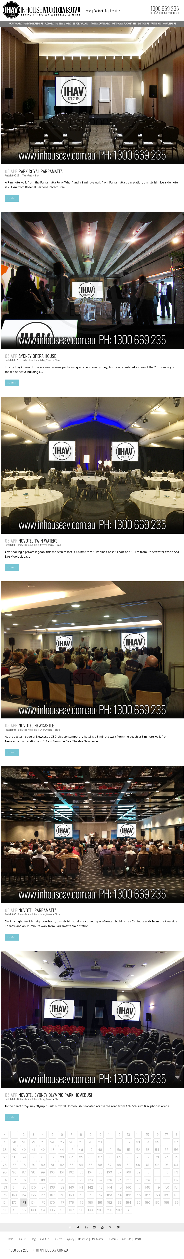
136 (33, 1187)
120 (61, 1180)
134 (14, 1187)
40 (24, 1149)
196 (62, 1210)
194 (42, 1210)
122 (81, 1180)
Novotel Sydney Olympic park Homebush (56, 1095)
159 (71, 1195)
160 (80, 1195)
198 (80, 1210)
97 (24, 1172)
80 (43, 1164)
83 (71, 1164)
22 (33, 1142)
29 (100, 1142)
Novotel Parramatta (38, 910)
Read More (12, 198)
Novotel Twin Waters (38, 541)
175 (42, 1202)
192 (23, 1210)
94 (176, 1164)
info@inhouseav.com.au (164, 12)
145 (119, 1187)
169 (166, 1195)
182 (109, 1202)
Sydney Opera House (37, 356)
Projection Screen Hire (33, 23)
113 (176, 1172)
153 (14, 1195)
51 (128, 1149)
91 (147, 1164)
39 (14, 1149)
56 (176, 1149)
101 (62, 1172)
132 (176, 1180)
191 (14, 1210)
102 (71, 1172)
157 (52, 1195)
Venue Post (27, 175)
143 (99, 1187)
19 (4, 1142)
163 (109, 1195)
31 (119, 1142)
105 (100, 1172)
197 (71, 1210)
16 (157, 1134)
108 (128, 1172)
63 (62, 1157)
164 (119, 1195)
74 (167, 1157)
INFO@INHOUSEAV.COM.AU (50, 1250)
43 (52, 1149)
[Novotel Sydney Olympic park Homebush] (92, 1019)
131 (167, 1180)
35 (157, 1142)
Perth (138, 1239)
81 (52, 1164)
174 (33, 1202)
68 (109, 1157)
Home (87, 10)
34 (148, 1142)
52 (138, 1149)
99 (43, 1172)
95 (5, 1172)
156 (42, 1195)
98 (33, 1172)
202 (119, 1210)
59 (24, 1157)
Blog (33, 1239)
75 (176, 1157)
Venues (49, 360)
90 (138, 1164)
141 (81, 1187)
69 (119, 1157)
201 (109, 1210)
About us (115, 10)
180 (90, 1202)
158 (61, 1195)
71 (138, 1157)
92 (157, 1164)
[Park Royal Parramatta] (92, 95)
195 (52, 1210)
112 (167, 1172)
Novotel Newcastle (36, 725)
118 (43, 1180)
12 (119, 1134)
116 (24, 1180)
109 (138, 1172)
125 (109, 1180)
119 (52, 1180)
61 (42, 1157)
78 (24, 1164)
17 (166, 1134)
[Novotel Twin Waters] (92, 465)
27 (81, 1142)
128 (138, 1180)
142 (90, 1187)
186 (147, 1202)
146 (128, 1187)
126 (118, 1180)
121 (71, 1180)
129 (147, 1180)
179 (81, 1202)
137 (42, 1187)
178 (71, 1202)
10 (99, 1134)
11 (109, 1134)
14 (138, 1134)
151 (176, 1187)
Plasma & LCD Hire (63, 23)
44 (62, 1149)
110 (148, 1172)
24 (52, 1142)
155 (33, 1195)
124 (99, 1180)
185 (138, 1202)
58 (14, 1157)
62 (52, 1157)
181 (100, 1202)
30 (109, 1142)
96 (14, 1172)
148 (147, 1187)
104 (90, 1172)
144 (109, 1187)
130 (157, 1180)
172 (14, 1202)
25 (62, 1142)
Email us (22, 1239)
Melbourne (98, 1239)
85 (90, 1164)
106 (109, 1172)
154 (23, 1195)
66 (90, 1157)
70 (128, 1157)
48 (100, 1149)
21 (23, 1142)
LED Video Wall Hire (80, 23)
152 (4, 1195)
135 (23, 1187)
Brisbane (83, 1239)
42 (43, 1149)
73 (157, 1157)
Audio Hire (49, 23)
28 (90, 1142)
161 (90, 1195)
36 (167, 1142)
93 (167, 1164)
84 (81, 1164)
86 (100, 1164)
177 (61, 1202)
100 (52, 1172)
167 (147, 1195)
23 (43, 1142)
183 (119, 1202)
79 (33, 1164)
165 (128, 1195)
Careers (58, 1239)
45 (71, 1149)
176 (52, 1202)
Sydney (70, 1239)
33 (138, 1142)
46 (81, 1149)
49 (109, 1149)
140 (71, 1187)
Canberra (113, 1239)
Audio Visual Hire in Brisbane (34, 545)
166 (138, 1195)
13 (128, 1134)
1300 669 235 (164, 8)
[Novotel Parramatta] (92, 834)
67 (100, 1157)
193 (33, 1210)
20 (14, 1142)
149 (157, 1187)
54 (157, 1149)
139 (61, 1187)
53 (148, 1149)
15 (147, 1134)
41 (33, 1149)
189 (176, 1202)
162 (99, 1195)
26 (71, 1142)
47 (90, 1149)
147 (138, 1187)
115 (14, 1180)
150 (166, 1187)
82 (62, 1164)
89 (128, 1164)
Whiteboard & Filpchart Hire (124, 23)
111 (157, 1172)
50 (119, 1149)
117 (33, 1180)
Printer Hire (156, 23)
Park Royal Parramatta (41, 171)
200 (100, 1210)
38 (5, 1149)
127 (128, 1180)
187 (157, 1202)
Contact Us (100, 10)
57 (5, 1157)
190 (4, 1210)
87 (109, 1164)
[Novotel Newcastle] (92, 649)
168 (157, 1195)
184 (128, 1202)
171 (5, 1202)
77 (14, 1164)
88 (119, 1164)
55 (167, 1149)
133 (4, 1187)
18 (176, 1134)
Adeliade (126, 1239)
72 (147, 1157)
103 (81, 1172)
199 (90, 1210)
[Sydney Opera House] (92, 280)
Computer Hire (169, 23)
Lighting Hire (143, 23)
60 (33, 1157)
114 (5, 1180)
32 (128, 1142)
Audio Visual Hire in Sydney (33, 360)
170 (176, 1195)
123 (90, 1180)
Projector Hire (15, 23)
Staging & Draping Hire (100, 23)
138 (52, 1187)
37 (176, 1142)
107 (119, 1172)
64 (71, 1157)
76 (5, 1164)
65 (81, 1157)
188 (166, 1202)
